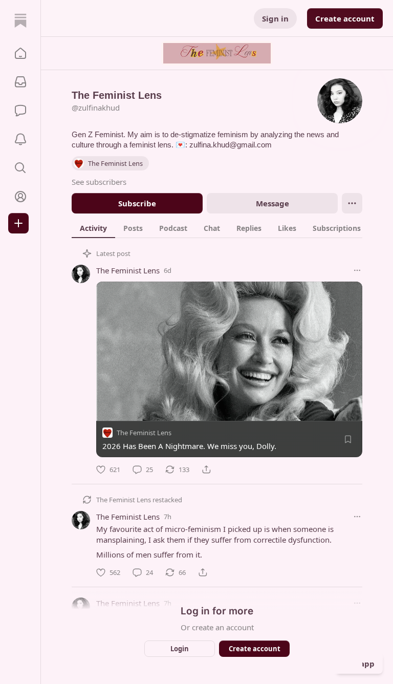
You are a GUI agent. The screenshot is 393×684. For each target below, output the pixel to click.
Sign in (275, 18)
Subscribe (137, 203)
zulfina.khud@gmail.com (230, 144)
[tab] (93, 228)
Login (179, 648)
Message (272, 203)
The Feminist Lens (128, 270)
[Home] (20, 20)
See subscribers (99, 182)
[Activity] (20, 139)
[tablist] (228, 228)
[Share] (206, 469)
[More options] (357, 270)
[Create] (18, 223)
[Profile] (20, 196)
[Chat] (20, 110)
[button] (20, 53)
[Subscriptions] (20, 82)
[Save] (348, 439)
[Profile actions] (352, 203)
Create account (345, 18)
